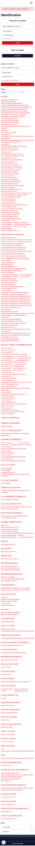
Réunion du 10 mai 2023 (7, 335)
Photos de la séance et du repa (9, 384)
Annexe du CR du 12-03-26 (8, 354)
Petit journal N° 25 (16, 302)
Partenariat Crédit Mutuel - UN (9, 325)
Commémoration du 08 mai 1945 (10, 214)
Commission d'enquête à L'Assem (10, 193)
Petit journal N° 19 (16, 305)
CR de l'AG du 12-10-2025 (8, 444)
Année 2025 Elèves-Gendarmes (9, 172)
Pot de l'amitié (21, 411)
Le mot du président (7, 222)
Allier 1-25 (9, 781)
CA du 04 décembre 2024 (19, 249)
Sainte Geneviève (5, 146)
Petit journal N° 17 (6, 307)
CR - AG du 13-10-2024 (24, 444)
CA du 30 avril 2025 (6, 249)
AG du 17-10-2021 (6, 241)
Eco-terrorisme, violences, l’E (22, 681)
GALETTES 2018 (24, 276)
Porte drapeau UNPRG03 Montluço (10, 181)
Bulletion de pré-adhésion (8, 187)
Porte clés (31, 140)
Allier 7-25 (3, 781)
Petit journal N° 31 (6, 298)
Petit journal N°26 (6, 302)
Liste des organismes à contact (9, 531)
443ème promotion (28, 775)
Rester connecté (8, 35)
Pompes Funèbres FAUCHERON (9, 205)
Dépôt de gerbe (11, 631)
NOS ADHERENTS (6, 113)
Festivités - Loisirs (6, 152)
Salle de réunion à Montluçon (9, 411)
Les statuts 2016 (5, 197)
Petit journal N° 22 (16, 303)
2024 (3, 749)
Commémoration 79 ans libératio (10, 212)
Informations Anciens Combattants (11, 166)
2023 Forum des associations (9, 177)
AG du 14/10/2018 (26, 241)
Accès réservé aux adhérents (9, 100)
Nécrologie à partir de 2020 (8, 329)
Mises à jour (17, 831)
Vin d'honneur (20, 474)
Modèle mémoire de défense (26, 533)
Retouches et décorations (21, 222)
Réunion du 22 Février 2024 (22, 335)
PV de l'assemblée (6, 470)
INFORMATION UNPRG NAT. (9, 111)
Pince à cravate (16, 142)
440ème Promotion (6, 776)
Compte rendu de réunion (19, 374)
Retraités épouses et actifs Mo (9, 311)
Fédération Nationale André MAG (10, 122)
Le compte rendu (11, 378)
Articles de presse (6, 134)
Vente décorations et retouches (22, 224)
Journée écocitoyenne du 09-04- (10, 148)
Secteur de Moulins (7, 226)
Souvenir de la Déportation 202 (9, 216)
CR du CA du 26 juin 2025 (24, 358)
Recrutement (14, 230)
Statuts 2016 (4, 321)
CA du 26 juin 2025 (20, 247)
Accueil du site (5, 160)
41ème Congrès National (17, 185)
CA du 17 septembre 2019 (8, 257)
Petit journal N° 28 (16, 300)
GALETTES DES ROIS (6, 109)
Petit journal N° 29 (26, 298)
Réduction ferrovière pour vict (9, 191)
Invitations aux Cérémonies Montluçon (12, 209)
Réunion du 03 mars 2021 (23, 333)
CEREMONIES (5, 144)
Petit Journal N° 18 (26, 305)
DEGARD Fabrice (23, 205)
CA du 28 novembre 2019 (18, 255)
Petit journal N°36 (24, 292)
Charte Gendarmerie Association (10, 120)
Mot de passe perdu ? (7, 38)
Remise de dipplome (14, 599)
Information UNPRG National (9, 183)
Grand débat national (25, 193)
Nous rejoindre (16, 126)
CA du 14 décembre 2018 (8, 258)
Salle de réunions (22, 404)
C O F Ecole (21, 156)
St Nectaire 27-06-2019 (16, 154)
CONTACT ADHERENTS (7, 107)
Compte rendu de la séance (8, 382)
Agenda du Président (6, 264)
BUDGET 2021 (5, 268)
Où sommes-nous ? (6, 126)
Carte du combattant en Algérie (17, 268)
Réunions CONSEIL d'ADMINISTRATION (12, 103)
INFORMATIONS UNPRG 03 (20, 109)
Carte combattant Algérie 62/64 (10, 533)
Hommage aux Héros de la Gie (18, 146)
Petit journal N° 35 (22, 294)
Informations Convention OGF (9, 118)
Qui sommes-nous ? (25, 126)
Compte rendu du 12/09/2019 (9, 404)
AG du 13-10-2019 (16, 241)
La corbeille (4, 476)
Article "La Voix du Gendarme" (25, 136)
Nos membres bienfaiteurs (9, 203)
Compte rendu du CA (6, 400)
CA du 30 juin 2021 (6, 255)
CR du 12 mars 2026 (16, 245)
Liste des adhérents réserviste (9, 315)
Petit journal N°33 (16, 296)
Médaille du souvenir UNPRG (20, 140)
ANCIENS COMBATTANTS (22, 105)
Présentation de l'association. (10, 124)
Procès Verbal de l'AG (7, 448)
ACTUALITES (5, 130)
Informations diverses (7, 176)
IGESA (20, 160)
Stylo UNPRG (4, 140)
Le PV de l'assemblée (6, 456)
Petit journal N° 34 (6, 296)
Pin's (2, 142)
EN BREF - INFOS (5, 230)
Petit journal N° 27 (26, 300)
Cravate (10, 140)
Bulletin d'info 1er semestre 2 (9, 294)
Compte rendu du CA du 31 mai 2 (10, 410)
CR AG (16, 444)
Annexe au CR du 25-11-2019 (24, 382)
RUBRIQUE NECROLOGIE (8, 116)
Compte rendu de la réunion (8, 388)
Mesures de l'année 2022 (16, 168)
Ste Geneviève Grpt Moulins (26, 751)
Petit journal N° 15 (6, 300)
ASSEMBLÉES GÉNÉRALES (8, 101)
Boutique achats (6, 138)
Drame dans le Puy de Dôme (8, 132)
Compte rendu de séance (8, 605)
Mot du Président (5, 185)
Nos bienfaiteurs (22, 315)
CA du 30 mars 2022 (18, 253)
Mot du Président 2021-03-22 (9, 288)
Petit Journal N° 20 (6, 305)
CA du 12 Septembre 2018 (22, 258)
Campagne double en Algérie (9, 270)
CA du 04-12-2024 (20, 362)
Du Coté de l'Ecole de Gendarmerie (11, 170)
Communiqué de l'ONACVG (25, 537)
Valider (17, 43)
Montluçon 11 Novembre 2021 (9, 150)
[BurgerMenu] (31, 2)
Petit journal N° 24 (26, 302)
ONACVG (19, 270)
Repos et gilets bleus (6, 195)
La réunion (4, 374)
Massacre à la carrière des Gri (9, 210)
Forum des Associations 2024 (9, 164)
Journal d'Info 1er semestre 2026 (10, 292)
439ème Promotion (17, 776)
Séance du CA (5, 599)
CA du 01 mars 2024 (16, 251)
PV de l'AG (3, 691)
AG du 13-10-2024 (16, 239)
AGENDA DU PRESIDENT (8, 105)
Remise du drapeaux (6, 228)
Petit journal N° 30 (16, 298)
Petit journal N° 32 (26, 296)
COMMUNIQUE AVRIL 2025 (8, 333)
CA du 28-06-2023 (27, 251)
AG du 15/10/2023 (26, 239)
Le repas (9, 374)
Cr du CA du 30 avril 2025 (8, 362)
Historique (4, 128)
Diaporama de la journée (19, 448)
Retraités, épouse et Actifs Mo (9, 313)
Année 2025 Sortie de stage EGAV (10, 173)
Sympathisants (5, 317)
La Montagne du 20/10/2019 (9, 136)
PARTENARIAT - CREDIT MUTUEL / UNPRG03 (13, 115)
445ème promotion (6, 775)
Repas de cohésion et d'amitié (9, 601)
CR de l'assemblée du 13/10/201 (10, 276)
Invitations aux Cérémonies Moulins (11, 218)
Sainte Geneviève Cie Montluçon (10, 751)
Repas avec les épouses (22, 388)
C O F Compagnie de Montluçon (9, 156)
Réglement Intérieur (15, 197)
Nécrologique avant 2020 (23, 329)
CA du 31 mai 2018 (6, 260)
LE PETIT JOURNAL (22, 111)
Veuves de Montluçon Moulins (25, 313)
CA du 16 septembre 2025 (8, 247)
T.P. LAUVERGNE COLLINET (8, 206)
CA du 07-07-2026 (6, 245)
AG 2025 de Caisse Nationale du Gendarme (13, 286)
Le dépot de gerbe (12, 474)
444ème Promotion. (17, 775)
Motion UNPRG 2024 (6, 727)
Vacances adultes (14, 160)
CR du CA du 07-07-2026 (20, 226)
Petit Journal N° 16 (16, 307)
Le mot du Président (6, 224)
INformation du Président (8, 284)
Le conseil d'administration (9, 199)
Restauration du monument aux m (10, 179)
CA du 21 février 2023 (7, 253)
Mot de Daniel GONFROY (8, 681)
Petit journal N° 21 (26, 303)
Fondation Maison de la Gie (9, 158)
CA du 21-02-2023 (18, 370)
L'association (17, 827)
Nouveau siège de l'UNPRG (19, 195)
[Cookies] (4, 842)
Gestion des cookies (17, 843)
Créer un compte (4, 80)
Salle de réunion (5, 390)
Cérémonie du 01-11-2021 (8, 220)
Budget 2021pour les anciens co (10, 527)
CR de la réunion (19, 366)
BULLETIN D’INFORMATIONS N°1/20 (11, 189)
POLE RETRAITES (20, 116)
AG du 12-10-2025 (6, 239)
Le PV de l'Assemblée (6, 461)
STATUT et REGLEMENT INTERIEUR (20, 113)
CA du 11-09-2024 (6, 251)
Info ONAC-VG (5, 168)
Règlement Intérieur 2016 (15, 321)
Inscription (17, 56)
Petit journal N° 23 (6, 303)
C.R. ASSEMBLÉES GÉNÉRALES (22, 107)
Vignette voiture (7, 142)
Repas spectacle (5, 154)
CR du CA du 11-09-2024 (8, 366)
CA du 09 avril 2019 (20, 257)
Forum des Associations (8, 162)
